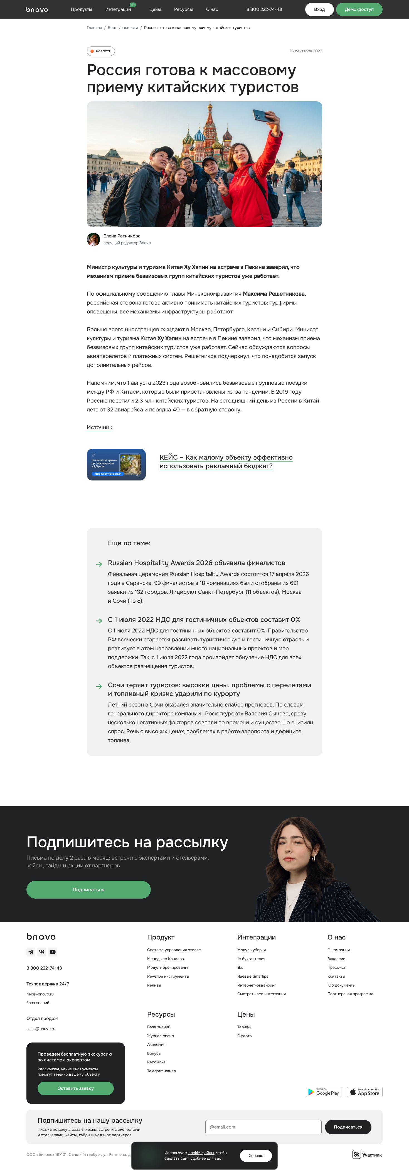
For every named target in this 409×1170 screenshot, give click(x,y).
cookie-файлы (201, 1152)
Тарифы (244, 1026)
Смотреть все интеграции (261, 993)
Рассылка (156, 1061)
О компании (338, 949)
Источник (99, 427)
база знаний (37, 1002)
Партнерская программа (350, 993)
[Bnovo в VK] (41, 952)
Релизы (154, 985)
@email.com (222, 1127)
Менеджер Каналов (165, 958)
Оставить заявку (76, 1088)
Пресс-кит (337, 967)
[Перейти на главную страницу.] (37, 9)
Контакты (336, 976)
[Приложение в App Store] (365, 1092)
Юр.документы (341, 985)
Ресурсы (183, 9)
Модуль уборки (251, 949)
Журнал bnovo (160, 1035)
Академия (156, 1044)
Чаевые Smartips (252, 976)
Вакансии (336, 958)
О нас (212, 9)
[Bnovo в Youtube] (52, 952)
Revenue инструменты (168, 976)
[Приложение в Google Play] (323, 1092)
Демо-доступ (359, 9)
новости (130, 27)
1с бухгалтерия (251, 958)
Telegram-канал (161, 1070)
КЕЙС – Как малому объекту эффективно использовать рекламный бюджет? (226, 461)
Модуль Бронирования (168, 967)
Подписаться (89, 890)
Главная (94, 27)
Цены (155, 9)
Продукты (81, 9)
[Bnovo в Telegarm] (30, 952)
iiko (240, 967)
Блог (112, 27)
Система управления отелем (174, 949)
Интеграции (119, 9)
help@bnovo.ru (40, 994)
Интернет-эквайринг (256, 985)
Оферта (244, 1035)
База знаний (158, 1026)
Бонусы (154, 1053)
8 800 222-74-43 (44, 968)
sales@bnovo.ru (40, 1028)
